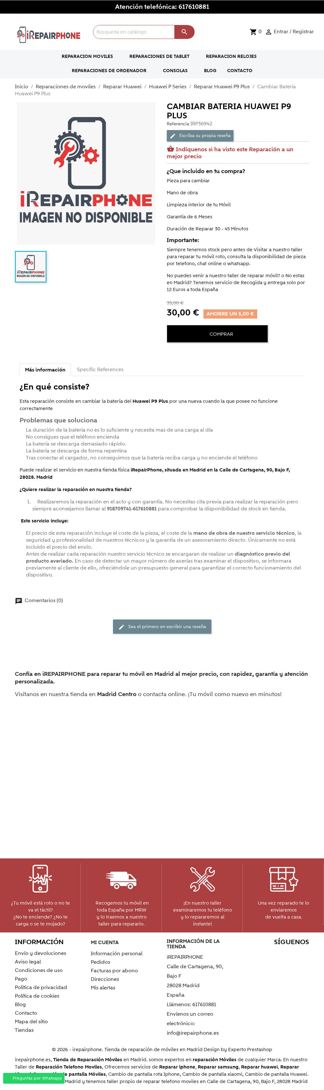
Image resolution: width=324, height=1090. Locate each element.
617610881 (193, 7)
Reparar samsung (218, 1067)
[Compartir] (173, 353)
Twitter (261, 954)
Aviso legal (28, 961)
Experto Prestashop (250, 1049)
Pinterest (288, 954)
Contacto (26, 1013)
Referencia (178, 124)
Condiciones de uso (39, 970)
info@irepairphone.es (193, 1033)
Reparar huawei (259, 1067)
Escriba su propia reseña (200, 135)
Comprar (220, 334)
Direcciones (105, 979)
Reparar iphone (177, 1067)
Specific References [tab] (100, 369)
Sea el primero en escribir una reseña (162, 626)
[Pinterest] (196, 353)
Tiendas (24, 1030)
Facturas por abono (114, 970)
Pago (21, 978)
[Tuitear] (184, 353)
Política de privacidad (41, 987)
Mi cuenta (105, 942)
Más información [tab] (45, 369)
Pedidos (100, 962)
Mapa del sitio (31, 1021)
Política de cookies (37, 996)
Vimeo (302, 954)
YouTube (275, 954)
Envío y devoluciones (40, 953)
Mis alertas (103, 987)
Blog (20, 1004)
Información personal (116, 953)
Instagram (302, 965)
